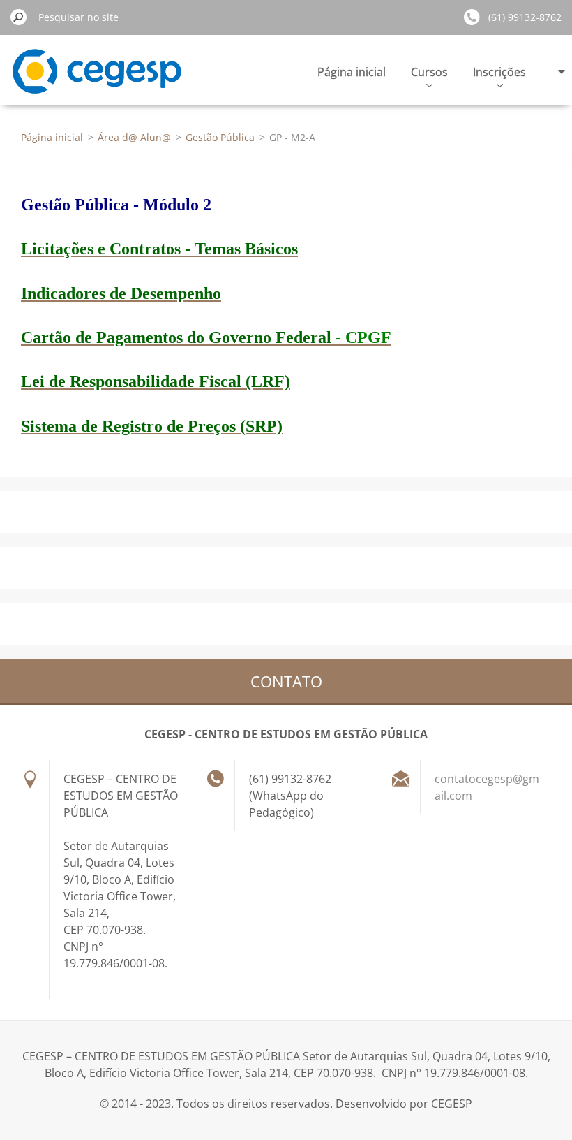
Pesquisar (18, 16)
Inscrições (499, 72)
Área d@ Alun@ (134, 137)
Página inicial (351, 72)
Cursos (429, 72)
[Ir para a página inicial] (96, 79)
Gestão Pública (220, 137)
